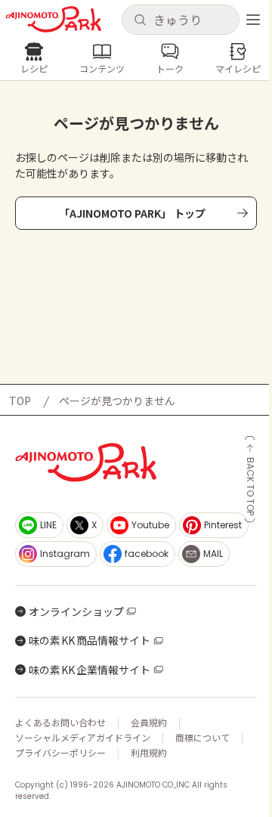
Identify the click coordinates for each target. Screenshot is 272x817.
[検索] (139, 20)
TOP (20, 400)
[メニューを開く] (253, 19)
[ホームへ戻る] (53, 19)
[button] (180, 20)
